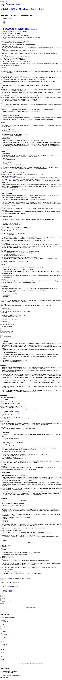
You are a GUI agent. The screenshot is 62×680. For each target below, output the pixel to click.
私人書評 (16, 176)
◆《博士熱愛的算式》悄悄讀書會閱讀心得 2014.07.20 (20, 29)
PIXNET (22, 663)
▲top (1, 593)
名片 (4, 23)
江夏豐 (15, 300)
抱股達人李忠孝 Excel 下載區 (6, 569)
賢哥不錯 (2, 579)
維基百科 (17, 411)
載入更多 (2, 596)
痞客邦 (9, 586)
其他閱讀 (10, 591)
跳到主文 (2, 12)
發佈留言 (2, 603)
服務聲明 (42, 663)
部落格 (4, 22)
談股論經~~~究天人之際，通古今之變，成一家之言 (22, 9)
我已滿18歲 (3, 677)
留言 (12, 586)
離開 (7, 677)
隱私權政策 (38, 663)
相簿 (4, 21)
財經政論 (10, 18)
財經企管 (10, 590)
